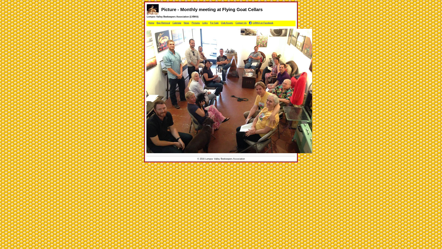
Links (205, 23)
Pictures (196, 23)
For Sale (214, 23)
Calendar (176, 23)
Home (151, 23)
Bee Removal (163, 23)
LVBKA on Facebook (263, 23)
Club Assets (227, 23)
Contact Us (241, 23)
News (186, 23)
